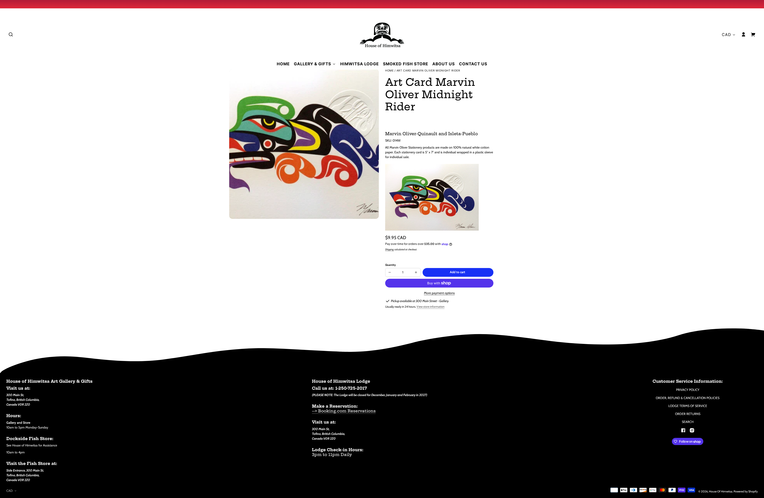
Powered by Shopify (746, 491)
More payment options (439, 293)
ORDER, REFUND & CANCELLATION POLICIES (687, 398)
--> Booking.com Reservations (344, 410)
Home (389, 70)
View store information (430, 306)
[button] (10, 34)
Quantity (390, 264)
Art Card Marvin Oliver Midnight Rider (428, 70)
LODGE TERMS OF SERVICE (687, 406)
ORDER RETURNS (687, 414)
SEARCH (688, 422)
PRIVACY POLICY (687, 390)
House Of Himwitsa (720, 491)
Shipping (389, 249)
